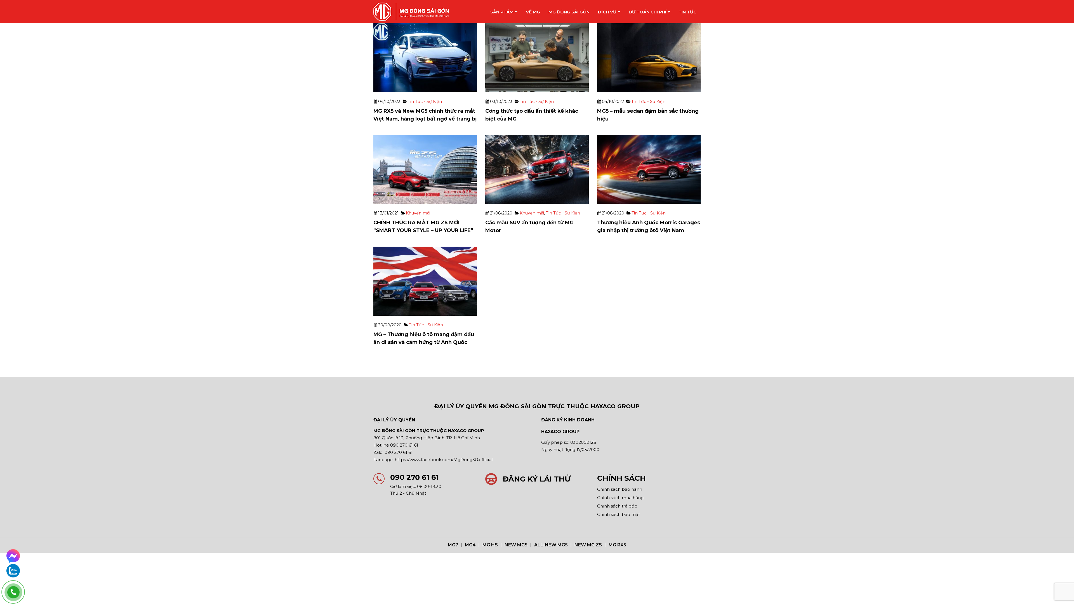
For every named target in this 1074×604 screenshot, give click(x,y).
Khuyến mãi (418, 213)
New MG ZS (588, 545)
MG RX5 (617, 545)
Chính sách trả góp (617, 506)
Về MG (533, 12)
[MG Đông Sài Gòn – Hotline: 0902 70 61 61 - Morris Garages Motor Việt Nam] (411, 11)
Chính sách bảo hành (619, 489)
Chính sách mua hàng (620, 497)
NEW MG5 (516, 545)
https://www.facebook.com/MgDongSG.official (444, 459)
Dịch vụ (607, 12)
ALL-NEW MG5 (551, 545)
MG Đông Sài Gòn (569, 12)
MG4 (470, 545)
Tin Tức (687, 12)
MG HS (490, 545)
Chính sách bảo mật (618, 514)
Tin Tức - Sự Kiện (425, 101)
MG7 (453, 545)
